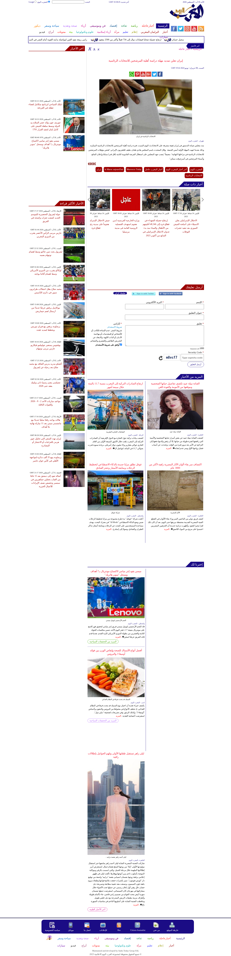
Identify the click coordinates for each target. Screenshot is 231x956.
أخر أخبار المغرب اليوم (176, 169)
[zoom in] (89, 48)
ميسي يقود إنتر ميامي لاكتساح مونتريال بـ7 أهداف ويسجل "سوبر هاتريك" (45, 144)
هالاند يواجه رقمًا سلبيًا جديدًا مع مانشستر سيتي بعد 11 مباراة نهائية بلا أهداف (45, 423)
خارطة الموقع (172, 930)
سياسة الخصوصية (52, 930)
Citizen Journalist (137, 930)
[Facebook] (171, 295)
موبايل (71, 930)
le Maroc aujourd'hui (114, 169)
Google (31, 2)
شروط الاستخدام (114, 327)
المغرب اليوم (42, 2)
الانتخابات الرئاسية (194, 175)
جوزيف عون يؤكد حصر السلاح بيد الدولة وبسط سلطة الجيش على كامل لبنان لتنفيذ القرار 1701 (45, 126)
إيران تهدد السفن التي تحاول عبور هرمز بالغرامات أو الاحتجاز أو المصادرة (45, 442)
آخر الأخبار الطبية (97, 909)
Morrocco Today (134, 169)
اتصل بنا (87, 930)
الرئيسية (197, 49)
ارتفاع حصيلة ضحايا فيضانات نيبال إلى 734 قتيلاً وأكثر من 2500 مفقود (144, 39)
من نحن (156, 930)
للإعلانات (103, 930)
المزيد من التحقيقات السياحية (103, 641)
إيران (98, 169)
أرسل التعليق (195, 364)
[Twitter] (144, 295)
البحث (87, 2)
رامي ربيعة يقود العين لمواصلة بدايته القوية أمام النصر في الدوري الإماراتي (66, 39)
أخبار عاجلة (184, 49)
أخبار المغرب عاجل (153, 169)
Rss (119, 930)
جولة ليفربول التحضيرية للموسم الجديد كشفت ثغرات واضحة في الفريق (45, 217)
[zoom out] (98, 48)
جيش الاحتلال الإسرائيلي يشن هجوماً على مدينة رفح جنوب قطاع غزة (96, 224)
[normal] (94, 48)
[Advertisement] (99, 14)
